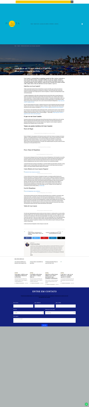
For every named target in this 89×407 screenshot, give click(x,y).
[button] (86, 404)
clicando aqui (41, 185)
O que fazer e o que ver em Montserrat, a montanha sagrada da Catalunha (67, 276)
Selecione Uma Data (50, 309)
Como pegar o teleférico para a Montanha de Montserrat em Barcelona (21, 276)
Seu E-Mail (58, 302)
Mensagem (15, 316)
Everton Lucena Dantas (35, 244)
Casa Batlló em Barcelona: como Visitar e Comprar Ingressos (36, 276)
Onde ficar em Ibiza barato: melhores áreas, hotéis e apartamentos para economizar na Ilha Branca (51, 276)
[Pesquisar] (72, 2)
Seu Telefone (38, 302)
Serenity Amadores (45, 107)
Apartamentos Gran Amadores (57, 107)
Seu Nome (16, 302)
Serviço (15, 309)
